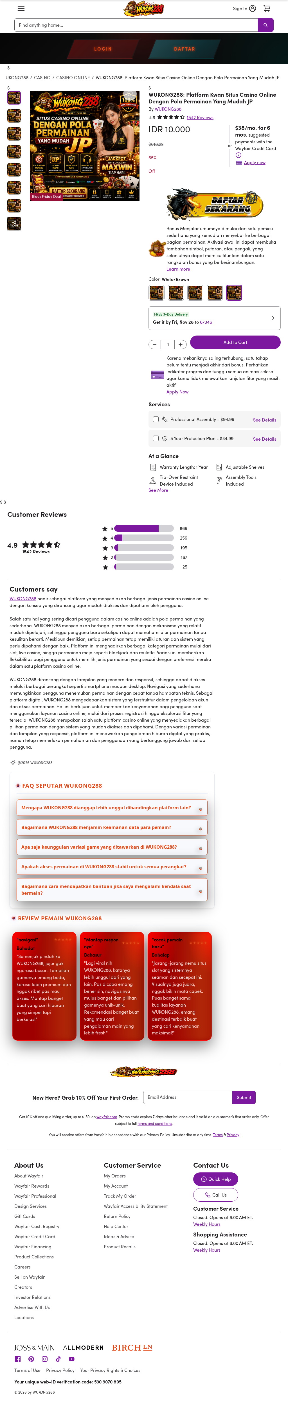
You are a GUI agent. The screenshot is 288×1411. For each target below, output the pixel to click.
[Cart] (267, 8)
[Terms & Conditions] (238, 155)
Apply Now (177, 392)
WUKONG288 (15, 77)
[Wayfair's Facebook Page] (17, 1358)
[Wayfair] (144, 8)
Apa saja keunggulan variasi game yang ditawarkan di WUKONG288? (99, 847)
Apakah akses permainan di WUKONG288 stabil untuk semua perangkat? (103, 867)
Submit (244, 1097)
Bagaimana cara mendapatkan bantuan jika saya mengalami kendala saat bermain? (106, 889)
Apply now (255, 162)
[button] (21, 8)
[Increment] (180, 344)
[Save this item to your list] (130, 94)
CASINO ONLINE (73, 77)
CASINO (42, 77)
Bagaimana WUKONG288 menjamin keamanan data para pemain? (96, 827)
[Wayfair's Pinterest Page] (31, 1358)
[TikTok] (58, 1358)
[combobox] (137, 25)
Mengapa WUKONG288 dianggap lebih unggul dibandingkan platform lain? (106, 808)
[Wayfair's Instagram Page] (44, 1358)
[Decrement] (154, 344)
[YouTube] (71, 1358)
